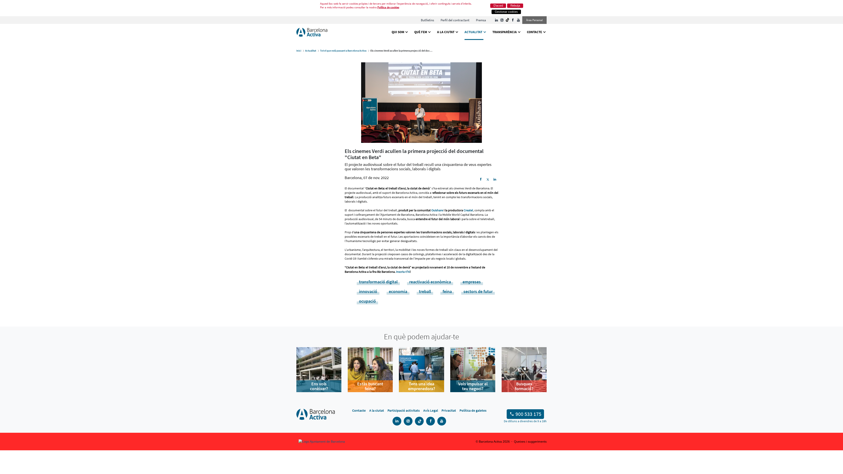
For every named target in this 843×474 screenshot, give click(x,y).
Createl (468, 210)
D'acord (498, 5)
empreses (472, 281)
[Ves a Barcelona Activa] (311, 32)
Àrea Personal (534, 20)
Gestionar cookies (506, 11)
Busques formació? (524, 386)
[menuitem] (427, 20)
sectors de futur (478, 291)
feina (447, 291)
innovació (368, 291)
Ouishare (437, 210)
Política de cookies (388, 7)
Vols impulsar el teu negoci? (473, 386)
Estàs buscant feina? (370, 386)
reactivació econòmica (430, 281)
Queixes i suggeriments (530, 441)
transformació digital (378, 281)
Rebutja (515, 5)
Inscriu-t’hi (403, 272)
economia (398, 291)
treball (425, 291)
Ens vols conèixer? (319, 386)
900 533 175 (528, 414)
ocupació (367, 301)
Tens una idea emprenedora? (421, 386)
